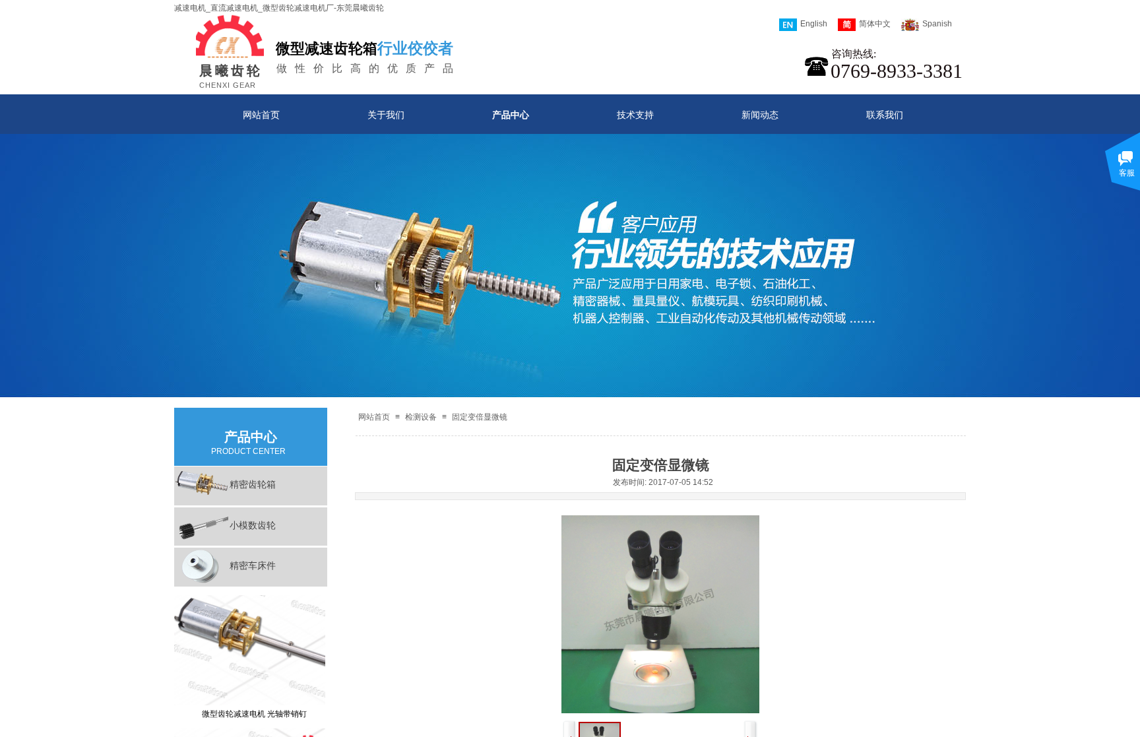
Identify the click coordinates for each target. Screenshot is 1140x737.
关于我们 (385, 115)
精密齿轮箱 (253, 484)
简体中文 (875, 23)
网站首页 (261, 115)
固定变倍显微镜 (479, 417)
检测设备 (421, 417)
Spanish (937, 23)
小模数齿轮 (253, 525)
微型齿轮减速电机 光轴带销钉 (254, 701)
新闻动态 (760, 115)
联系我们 (884, 115)
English (813, 23)
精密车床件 (253, 565)
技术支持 (635, 115)
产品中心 (510, 115)
